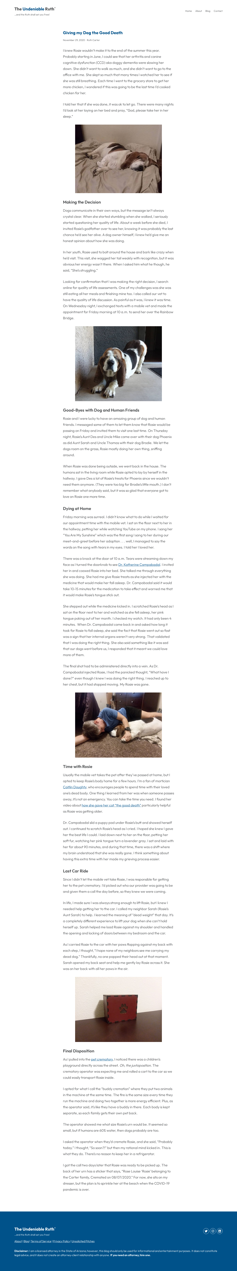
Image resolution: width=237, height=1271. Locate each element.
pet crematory (102, 1059)
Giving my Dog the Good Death (93, 32)
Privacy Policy (61, 1241)
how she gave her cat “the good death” (111, 805)
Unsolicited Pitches (83, 1241)
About (18, 1241)
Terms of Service (41, 1241)
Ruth (49, 8)
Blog (26, 1241)
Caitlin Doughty (74, 787)
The (18, 8)
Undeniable (33, 8)
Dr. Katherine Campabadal (139, 564)
